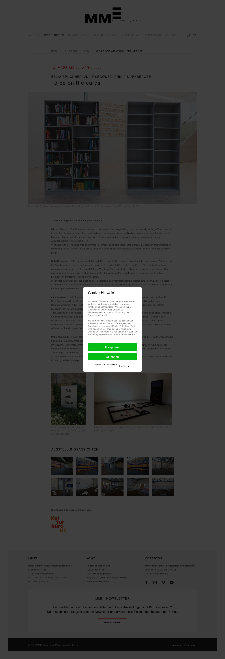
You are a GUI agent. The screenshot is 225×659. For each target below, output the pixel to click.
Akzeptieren (112, 347)
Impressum (124, 365)
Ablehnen (112, 357)
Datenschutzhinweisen (106, 364)
